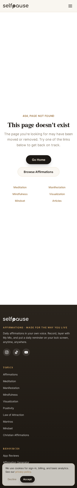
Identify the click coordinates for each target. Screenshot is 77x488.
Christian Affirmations (16, 435)
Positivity (8, 408)
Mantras (8, 421)
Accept (27, 479)
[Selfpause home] (15, 6)
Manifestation (57, 187)
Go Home (38, 160)
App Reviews (11, 455)
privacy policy (23, 471)
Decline (12, 479)
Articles (57, 200)
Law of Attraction (13, 414)
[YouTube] (26, 352)
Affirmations (10, 374)
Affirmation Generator (16, 462)
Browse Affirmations (38, 172)
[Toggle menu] (70, 6)
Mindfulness (20, 194)
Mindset (20, 200)
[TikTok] (16, 352)
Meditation (20, 187)
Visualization (57, 194)
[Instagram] (6, 352)
